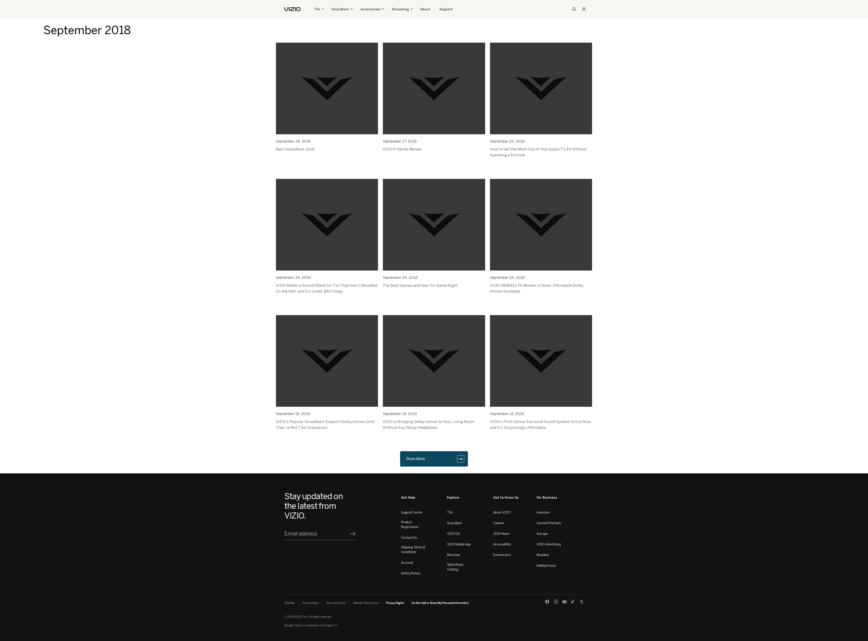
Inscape (542, 534)
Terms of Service (336, 603)
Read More (285, 161)
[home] (292, 9)
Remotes (453, 555)
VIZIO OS (453, 534)
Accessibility (502, 544)
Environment (502, 555)
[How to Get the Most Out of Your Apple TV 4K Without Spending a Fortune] (541, 88)
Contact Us (409, 538)
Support (446, 9)
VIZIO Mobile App (459, 544)
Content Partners (549, 523)
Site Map (289, 603)
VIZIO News (501, 534)
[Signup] (352, 533)
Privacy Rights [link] (395, 603)
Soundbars (340, 9)
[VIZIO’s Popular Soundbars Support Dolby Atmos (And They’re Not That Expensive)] (327, 361)
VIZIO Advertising (549, 544)
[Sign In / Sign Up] (584, 9)
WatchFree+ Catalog (455, 567)
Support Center (411, 512)
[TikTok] (573, 602)
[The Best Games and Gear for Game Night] (434, 225)
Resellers (543, 555)
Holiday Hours (546, 566)
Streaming (400, 9)
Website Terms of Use (366, 603)
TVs (317, 9)
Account (407, 563)
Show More (415, 459)
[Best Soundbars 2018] (327, 88)
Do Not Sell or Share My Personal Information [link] (440, 603)
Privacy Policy (310, 603)
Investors (543, 512)
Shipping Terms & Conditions (413, 549)
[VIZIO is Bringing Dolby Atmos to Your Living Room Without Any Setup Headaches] (434, 361)
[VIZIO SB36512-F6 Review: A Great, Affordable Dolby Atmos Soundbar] (541, 225)
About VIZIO (501, 512)
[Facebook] (547, 602)
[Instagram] (556, 602)
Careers (498, 523)
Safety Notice (410, 573)
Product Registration (409, 524)
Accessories (370, 9)
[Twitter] (582, 602)
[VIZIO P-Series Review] (434, 88)
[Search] (573, 9)
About (425, 9)
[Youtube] (564, 602)
